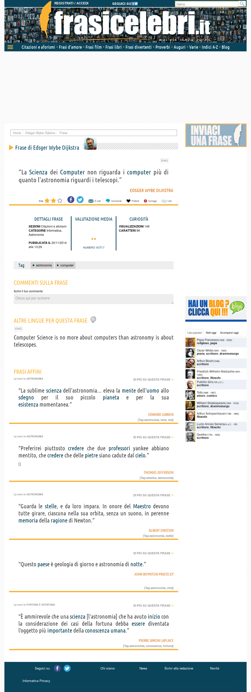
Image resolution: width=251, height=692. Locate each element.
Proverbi (162, 47)
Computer (72, 172)
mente (129, 390)
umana (118, 630)
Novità (214, 668)
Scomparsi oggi (229, 332)
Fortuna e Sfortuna (40, 604)
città (170, 588)
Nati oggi (211, 332)
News (143, 668)
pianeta (111, 397)
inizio (154, 616)
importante (59, 630)
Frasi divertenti (139, 47)
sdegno (26, 397)
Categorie (37, 230)
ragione (59, 520)
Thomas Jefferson (159, 472)
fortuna (168, 646)
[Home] (125, 22)
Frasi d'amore (70, 47)
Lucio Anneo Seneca (211, 424)
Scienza (38, 172)
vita (170, 420)
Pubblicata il (40, 242)
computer (139, 172)
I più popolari (194, 332)
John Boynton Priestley (154, 574)
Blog (226, 47)
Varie (193, 47)
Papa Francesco (208, 340)
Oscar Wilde (205, 350)
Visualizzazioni (131, 226)
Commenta (116, 201)
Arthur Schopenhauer (211, 413)
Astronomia (36, 234)
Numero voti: (93, 247)
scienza (54, 390)
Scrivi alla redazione (178, 668)
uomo (153, 390)
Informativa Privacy (36, 680)
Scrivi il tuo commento (28, 291)
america (151, 478)
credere (76, 448)
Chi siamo (107, 668)
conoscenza (97, 630)
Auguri (180, 47)
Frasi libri (113, 47)
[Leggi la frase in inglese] (164, 160)
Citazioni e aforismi (38, 47)
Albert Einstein (161, 530)
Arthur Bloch (205, 361)
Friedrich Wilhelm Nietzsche (215, 371)
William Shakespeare (211, 403)
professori (119, 448)
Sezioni (34, 226)
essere (138, 623)
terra (163, 420)
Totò (199, 392)
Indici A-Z (210, 47)
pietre (91, 455)
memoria (28, 520)
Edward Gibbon (161, 414)
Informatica (53, 230)
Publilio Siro (205, 382)
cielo (140, 455)
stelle (51, 506)
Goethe (202, 434)
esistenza (28, 404)
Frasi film (94, 47)
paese (44, 564)
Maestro (142, 506)
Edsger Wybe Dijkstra (151, 190)
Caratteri (127, 230)
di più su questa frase (153, 379)
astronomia (151, 420)
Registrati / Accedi (71, 3)
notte (136, 564)
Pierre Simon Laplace (156, 640)
